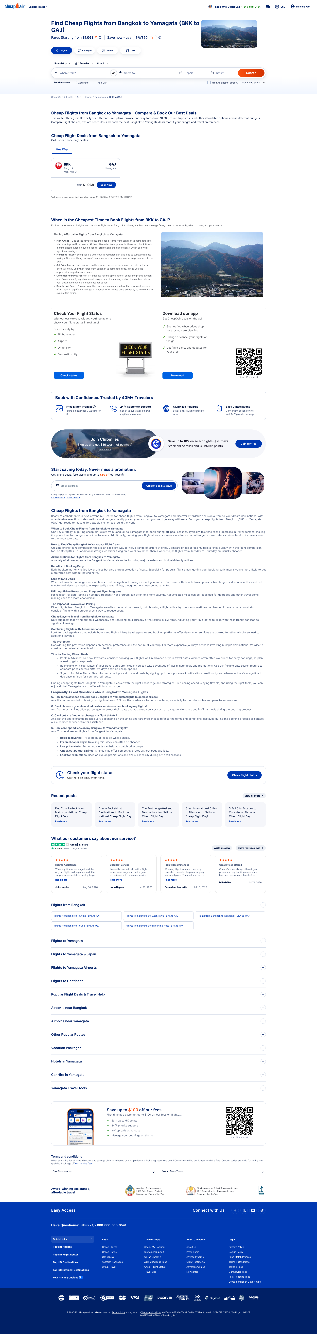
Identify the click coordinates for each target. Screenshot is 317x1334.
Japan (88, 97)
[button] (234, 6)
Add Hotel (83, 82)
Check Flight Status (244, 775)
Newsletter (192, 1271)
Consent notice (58, 497)
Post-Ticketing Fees (239, 1276)
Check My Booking (154, 1247)
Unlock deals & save (159, 485)
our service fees (83, 1163)
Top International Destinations (71, 1269)
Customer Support (154, 1251)
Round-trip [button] (60, 63)
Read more (61, 821)
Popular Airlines (62, 1246)
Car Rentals (108, 1256)
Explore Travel (37, 6)
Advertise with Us (195, 1266)
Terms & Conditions (239, 1261)
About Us (191, 1247)
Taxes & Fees (236, 1266)
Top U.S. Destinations (65, 1262)
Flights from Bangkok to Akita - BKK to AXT (77, 915)
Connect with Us (209, 1210)
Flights (69, 97)
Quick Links (60, 1239)
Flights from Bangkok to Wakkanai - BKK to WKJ (224, 915)
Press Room (192, 1251)
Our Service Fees (238, 1271)
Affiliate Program (195, 1256)
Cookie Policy (236, 1251)
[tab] (61, 50)
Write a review (222, 848)
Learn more (105, 449)
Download (177, 375)
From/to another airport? (225, 82)
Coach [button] (101, 63)
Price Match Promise (240, 1256)
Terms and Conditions (151, 1312)
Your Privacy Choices (65, 1277)
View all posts (252, 795)
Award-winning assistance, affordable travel (70, 1190)
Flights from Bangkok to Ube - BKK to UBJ (77, 925)
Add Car (102, 82)
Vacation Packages (112, 1261)
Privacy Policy (73, 497)
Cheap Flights (109, 1247)
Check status (68, 375)
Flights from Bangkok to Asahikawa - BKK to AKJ (152, 915)
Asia (79, 97)
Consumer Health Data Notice (245, 1281)
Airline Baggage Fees (155, 1261)
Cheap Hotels (109, 1251)
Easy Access (63, 1210)
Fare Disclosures (62, 1171)
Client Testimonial (195, 1261)
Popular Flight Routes (65, 1254)
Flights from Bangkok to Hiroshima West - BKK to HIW (154, 925)
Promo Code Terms (172, 1171)
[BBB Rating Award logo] (262, 1193)
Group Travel (109, 1266)
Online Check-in (152, 1256)
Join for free (248, 443)
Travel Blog (150, 1271)
